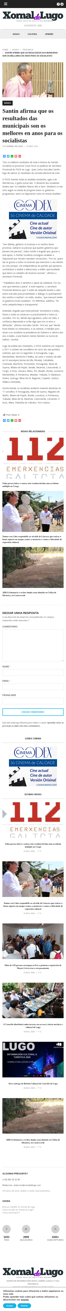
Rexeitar (24, 1305)
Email (6, 681)
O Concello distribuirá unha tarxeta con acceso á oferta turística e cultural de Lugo (33, 1025)
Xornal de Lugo (15, 146)
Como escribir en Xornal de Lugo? (18, 1210)
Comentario (9, 626)
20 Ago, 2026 (29, 1032)
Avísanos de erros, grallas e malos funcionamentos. (26, 1191)
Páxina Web (9, 695)
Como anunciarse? (11, 1212)
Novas (16, 34)
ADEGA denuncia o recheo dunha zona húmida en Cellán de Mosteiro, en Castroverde (29, 594)
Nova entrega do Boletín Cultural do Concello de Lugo (33, 1083)
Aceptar (9, 1305)
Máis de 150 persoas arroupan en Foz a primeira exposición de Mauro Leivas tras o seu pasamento (33, 966)
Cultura (32, 34)
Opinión (49, 34)
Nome (6, 666)
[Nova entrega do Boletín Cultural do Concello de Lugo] (33, 1076)
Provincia (28, 50)
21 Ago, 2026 (29, 851)
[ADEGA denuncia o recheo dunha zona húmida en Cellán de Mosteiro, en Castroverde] (33, 1133)
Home (5, 50)
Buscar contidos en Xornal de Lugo (18, 1207)
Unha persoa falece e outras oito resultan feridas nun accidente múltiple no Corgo (30, 484)
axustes (25, 1299)
